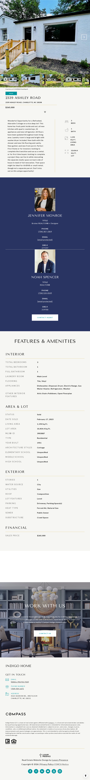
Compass (51, 723)
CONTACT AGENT (45, 317)
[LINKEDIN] (42, 771)
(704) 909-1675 (17, 689)
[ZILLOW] (54, 771)
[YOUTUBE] (48, 771)
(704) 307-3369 (45, 231)
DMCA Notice (62, 764)
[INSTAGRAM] (36, 771)
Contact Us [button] (45, 633)
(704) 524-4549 (45, 293)
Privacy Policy (47, 764)
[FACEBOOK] (30, 771)
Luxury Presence (60, 760)
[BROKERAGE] (60, 771)
